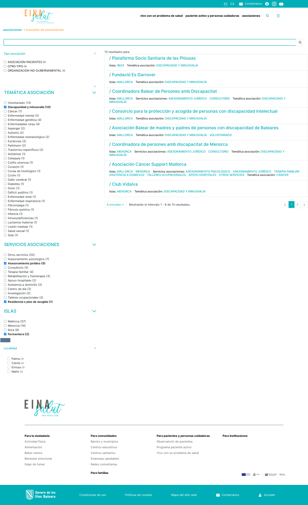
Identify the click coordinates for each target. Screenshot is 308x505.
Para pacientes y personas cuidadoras (183, 436)
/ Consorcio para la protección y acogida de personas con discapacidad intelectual (193, 111)
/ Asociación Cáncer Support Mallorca (147, 164)
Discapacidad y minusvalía (177, 65)
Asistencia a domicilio (126, 175)
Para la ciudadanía (37, 436)
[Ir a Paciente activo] (46, 16)
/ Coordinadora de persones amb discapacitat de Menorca (168, 144)
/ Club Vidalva (123, 184)
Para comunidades (104, 436)
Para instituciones (235, 436)
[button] (49, 53)
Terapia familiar (286, 171)
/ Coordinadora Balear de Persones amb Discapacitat (163, 91)
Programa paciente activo (174, 447)
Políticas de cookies (138, 495)
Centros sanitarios (103, 453)
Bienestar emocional (38, 458)
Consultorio (220, 98)
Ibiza (120, 65)
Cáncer (282, 175)
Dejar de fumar (35, 464)
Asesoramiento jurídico (187, 98)
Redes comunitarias (104, 464)
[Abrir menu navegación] (278, 15)
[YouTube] (281, 4)
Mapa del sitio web (184, 495)
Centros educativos (104, 447)
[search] (267, 15)
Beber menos (33, 453)
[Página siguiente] (304, 204)
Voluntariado (221, 135)
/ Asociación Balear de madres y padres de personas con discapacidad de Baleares (194, 127)
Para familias (99, 473)
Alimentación (33, 447)
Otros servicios (231, 175)
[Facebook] (267, 4)
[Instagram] (274, 4)
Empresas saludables (105, 458)
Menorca (124, 151)
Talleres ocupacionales (166, 175)
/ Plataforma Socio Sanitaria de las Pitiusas (152, 58)
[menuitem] (161, 15)
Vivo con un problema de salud (178, 453)
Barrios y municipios (104, 441)
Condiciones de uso (92, 495)
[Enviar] (300, 42)
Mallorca (125, 82)
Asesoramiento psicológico (208, 171)
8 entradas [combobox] (117, 205)
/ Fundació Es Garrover (132, 74)
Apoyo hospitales (202, 175)
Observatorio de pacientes (174, 441)
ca (232, 4)
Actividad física (35, 441)
